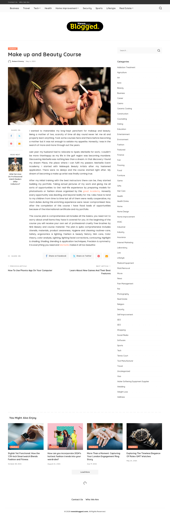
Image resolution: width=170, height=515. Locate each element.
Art (118, 77)
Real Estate (122, 299)
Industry (120, 232)
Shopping (121, 330)
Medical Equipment (125, 263)
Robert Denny (18, 61)
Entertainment (123, 134)
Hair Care (121, 191)
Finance (120, 155)
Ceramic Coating (124, 108)
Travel (120, 366)
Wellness (121, 397)
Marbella (64, 244)
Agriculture (122, 72)
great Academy (91, 191)
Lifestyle (120, 258)
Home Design (123, 211)
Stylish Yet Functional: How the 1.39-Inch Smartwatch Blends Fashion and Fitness (24, 456)
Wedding (121, 386)
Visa (119, 376)
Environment (122, 139)
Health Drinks (123, 201)
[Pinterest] (11, 143)
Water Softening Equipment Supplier (133, 381)
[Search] (160, 8)
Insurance (121, 237)
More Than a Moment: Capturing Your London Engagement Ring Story (103, 456)
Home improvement (126, 217)
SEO (119, 320)
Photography (123, 294)
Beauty (120, 88)
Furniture (121, 175)
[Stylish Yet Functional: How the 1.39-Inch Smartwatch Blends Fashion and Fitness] (26, 436)
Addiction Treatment (126, 67)
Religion (120, 304)
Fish (119, 160)
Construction (122, 114)
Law (119, 253)
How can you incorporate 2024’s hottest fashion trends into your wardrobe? (64, 456)
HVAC (119, 222)
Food (119, 170)
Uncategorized (123, 371)
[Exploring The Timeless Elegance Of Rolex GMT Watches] (144, 436)
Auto (119, 83)
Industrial (121, 227)
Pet (118, 289)
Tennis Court (122, 356)
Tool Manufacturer (125, 361)
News (119, 278)
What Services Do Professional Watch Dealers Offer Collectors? (15, 179)
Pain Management (125, 283)
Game (120, 180)
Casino (120, 103)
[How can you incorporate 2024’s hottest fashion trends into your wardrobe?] (65, 436)
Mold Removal (123, 268)
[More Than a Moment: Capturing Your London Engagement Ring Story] (105, 436)
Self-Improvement (125, 314)
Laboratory (122, 247)
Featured (121, 150)
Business (121, 93)
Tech (119, 350)
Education (121, 129)
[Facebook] (11, 136)
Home (119, 206)
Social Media (122, 335)
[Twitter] (19, 136)
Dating (120, 124)
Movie (119, 273)
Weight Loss (122, 392)
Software (121, 340)
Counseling (122, 119)
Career (120, 98)
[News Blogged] (85, 26)
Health (120, 196)
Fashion (13, 49)
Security (120, 309)
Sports (120, 345)
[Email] (19, 143)
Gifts (119, 186)
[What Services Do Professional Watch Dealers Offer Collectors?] (15, 164)
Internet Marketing (125, 242)
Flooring (120, 165)
